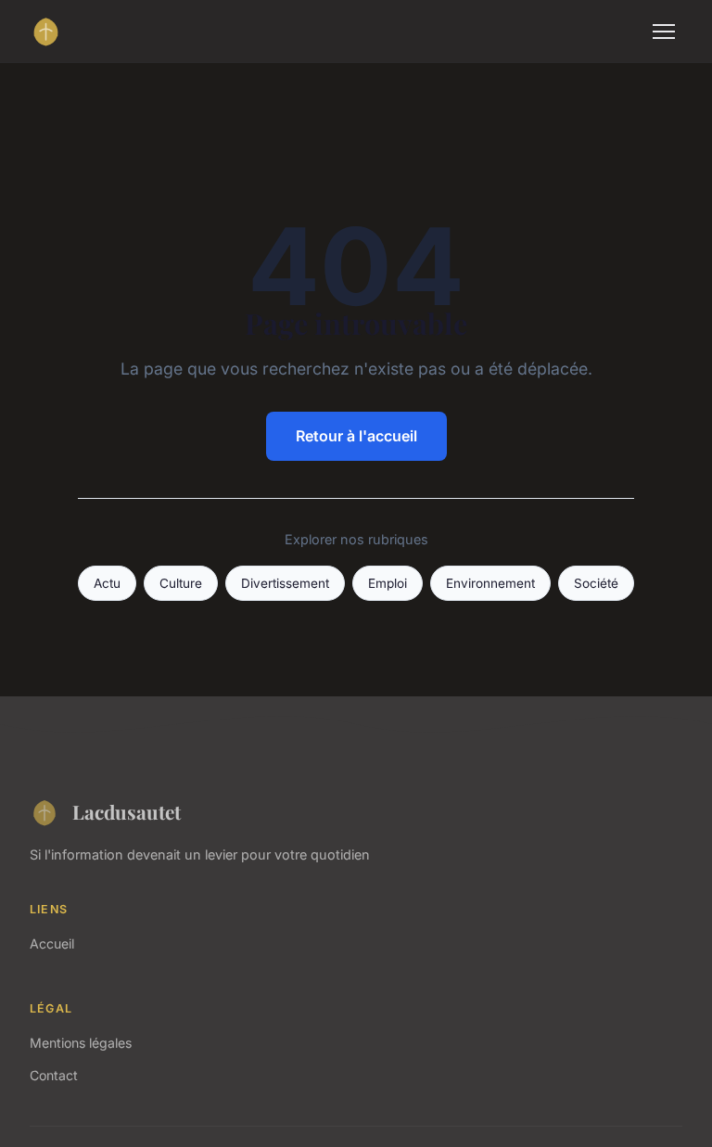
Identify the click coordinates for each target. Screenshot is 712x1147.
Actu (107, 583)
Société (596, 583)
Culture (180, 583)
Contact (54, 1075)
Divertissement (285, 583)
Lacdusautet (126, 811)
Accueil (52, 943)
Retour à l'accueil (356, 436)
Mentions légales (81, 1043)
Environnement (490, 583)
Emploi (387, 583)
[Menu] (663, 31)
